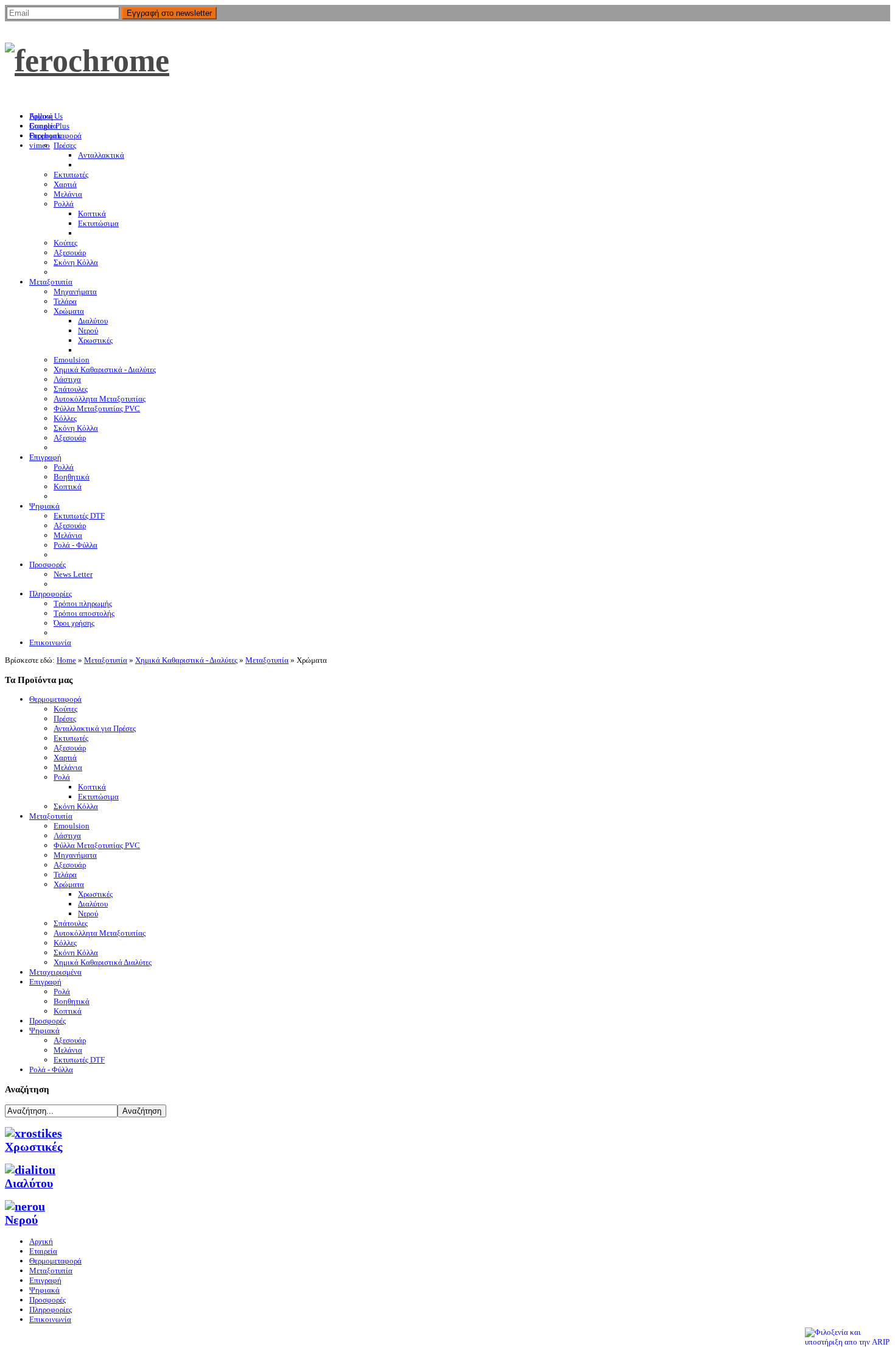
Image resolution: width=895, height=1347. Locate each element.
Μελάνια (68, 767)
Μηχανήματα (75, 855)
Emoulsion (72, 825)
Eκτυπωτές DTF (79, 1059)
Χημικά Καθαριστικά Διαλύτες (103, 962)
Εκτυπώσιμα (98, 796)
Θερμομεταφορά (55, 699)
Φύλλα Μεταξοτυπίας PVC (97, 845)
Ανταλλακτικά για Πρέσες (95, 728)
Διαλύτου (93, 903)
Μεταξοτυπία (105, 660)
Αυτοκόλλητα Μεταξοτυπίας (100, 933)
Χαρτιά (65, 757)
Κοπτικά (92, 786)
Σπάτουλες (71, 923)
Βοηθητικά (72, 1001)
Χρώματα (69, 884)
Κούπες (65, 708)
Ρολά (62, 777)
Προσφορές (47, 1020)
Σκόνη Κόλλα (76, 806)
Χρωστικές (95, 894)
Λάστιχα (67, 835)
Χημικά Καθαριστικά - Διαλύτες (186, 660)
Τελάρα (65, 874)
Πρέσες (65, 718)
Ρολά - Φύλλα (51, 1069)
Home (66, 660)
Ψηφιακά (44, 1030)
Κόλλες (65, 942)
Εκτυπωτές (71, 738)
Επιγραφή (45, 981)
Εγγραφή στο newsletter (169, 13)
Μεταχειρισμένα (55, 972)
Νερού (88, 913)
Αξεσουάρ (70, 747)
